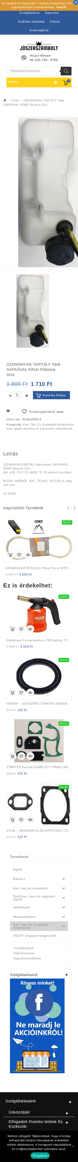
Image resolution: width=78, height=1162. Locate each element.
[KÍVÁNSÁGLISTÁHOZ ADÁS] (19, 555)
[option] (32, 311)
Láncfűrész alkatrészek (56, 428)
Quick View (28, 555)
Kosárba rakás (54, 395)
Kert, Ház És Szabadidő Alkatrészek (48, 424)
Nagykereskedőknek (27, 958)
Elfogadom (40, 1155)
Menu (14, 82)
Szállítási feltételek (31, 21)
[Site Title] (39, 45)
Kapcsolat (52, 12)
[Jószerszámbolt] (5, 100)
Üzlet (15, 100)
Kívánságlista (39, 30)
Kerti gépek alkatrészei (22, 428)
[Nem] (72, 1146)
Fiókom (55, 21)
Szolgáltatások (29, 12)
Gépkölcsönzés (24, 953)
